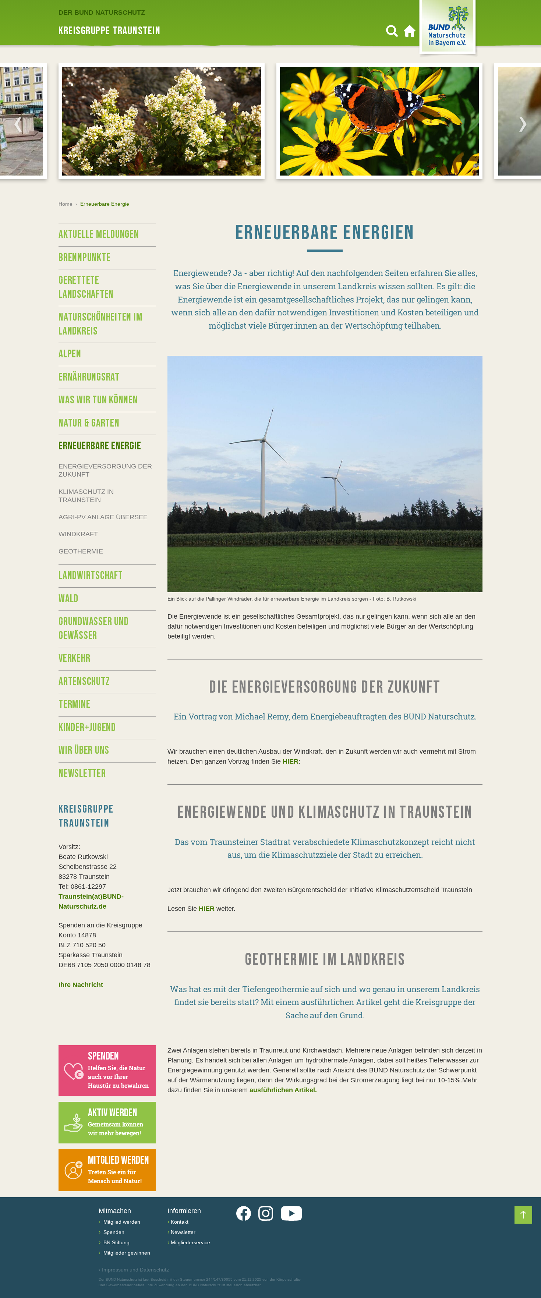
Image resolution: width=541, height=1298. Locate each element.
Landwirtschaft (91, 575)
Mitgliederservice (190, 1242)
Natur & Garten (89, 423)
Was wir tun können (98, 400)
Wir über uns (84, 750)
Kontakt (179, 1222)
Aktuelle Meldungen (99, 234)
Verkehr (74, 658)
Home (66, 204)
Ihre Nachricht (81, 984)
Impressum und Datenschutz (134, 1270)
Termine (74, 704)
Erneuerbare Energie (100, 446)
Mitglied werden (121, 1222)
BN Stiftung (116, 1242)
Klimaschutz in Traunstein (86, 496)
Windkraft (78, 534)
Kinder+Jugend (87, 727)
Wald (68, 598)
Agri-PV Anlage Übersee (103, 517)
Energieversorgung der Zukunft (105, 470)
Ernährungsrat (89, 377)
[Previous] (18, 124)
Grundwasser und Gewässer (93, 628)
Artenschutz (84, 681)
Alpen (70, 354)
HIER (290, 761)
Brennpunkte (84, 257)
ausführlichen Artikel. (283, 1090)
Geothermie (81, 551)
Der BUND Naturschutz (102, 12)
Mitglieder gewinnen (126, 1253)
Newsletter (82, 773)
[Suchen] (392, 31)
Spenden (113, 1232)
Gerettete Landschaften (86, 287)
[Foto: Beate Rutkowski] (324, 474)
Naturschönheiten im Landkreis (100, 324)
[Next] (523, 124)
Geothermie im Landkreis (325, 960)
